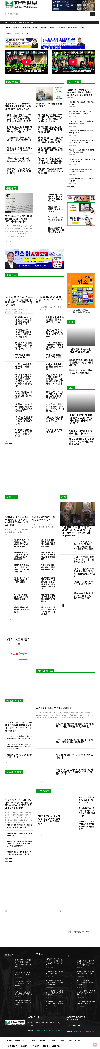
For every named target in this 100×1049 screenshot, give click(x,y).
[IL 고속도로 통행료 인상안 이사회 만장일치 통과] (8, 596)
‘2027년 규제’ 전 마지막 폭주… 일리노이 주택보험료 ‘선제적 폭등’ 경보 (81, 419)
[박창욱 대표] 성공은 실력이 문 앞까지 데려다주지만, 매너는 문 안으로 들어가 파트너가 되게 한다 (19, 747)
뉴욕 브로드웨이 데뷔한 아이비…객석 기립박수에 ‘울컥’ (84, 559)
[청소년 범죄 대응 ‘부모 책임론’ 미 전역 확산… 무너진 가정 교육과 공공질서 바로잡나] (40, 377)
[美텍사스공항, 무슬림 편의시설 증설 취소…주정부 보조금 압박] (9, 332)
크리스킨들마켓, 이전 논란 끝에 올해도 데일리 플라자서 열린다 (48, 543)
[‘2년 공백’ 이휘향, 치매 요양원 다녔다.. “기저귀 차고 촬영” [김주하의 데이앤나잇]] (77, 514)
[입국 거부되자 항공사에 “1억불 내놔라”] (9, 366)
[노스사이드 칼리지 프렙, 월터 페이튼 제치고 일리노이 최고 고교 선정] (8, 553)
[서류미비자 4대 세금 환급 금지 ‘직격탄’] (50, 94)
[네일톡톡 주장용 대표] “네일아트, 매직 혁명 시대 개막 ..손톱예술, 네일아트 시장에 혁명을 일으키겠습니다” (18, 804)
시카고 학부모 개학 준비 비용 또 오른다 (21, 609)
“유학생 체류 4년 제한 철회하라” (54, 430)
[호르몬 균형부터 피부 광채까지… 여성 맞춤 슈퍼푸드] (41, 230)
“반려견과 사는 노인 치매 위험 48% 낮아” (81, 350)
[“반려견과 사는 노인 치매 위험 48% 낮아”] (81, 336)
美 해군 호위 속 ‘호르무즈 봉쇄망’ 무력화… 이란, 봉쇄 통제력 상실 (50, 139)
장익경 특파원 (14, 772)
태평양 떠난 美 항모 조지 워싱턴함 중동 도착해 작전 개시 (23, 432)
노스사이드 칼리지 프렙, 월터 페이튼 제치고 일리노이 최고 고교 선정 (21, 555)
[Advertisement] (50, 474)
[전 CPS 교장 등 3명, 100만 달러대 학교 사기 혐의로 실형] (35, 553)
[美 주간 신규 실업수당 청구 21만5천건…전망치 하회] (71, 1003)
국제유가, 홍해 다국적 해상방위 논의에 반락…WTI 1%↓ (86, 993)
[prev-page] (6, 179)
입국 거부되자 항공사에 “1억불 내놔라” (23, 366)
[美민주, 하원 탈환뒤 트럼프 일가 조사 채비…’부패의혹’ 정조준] (9, 344)
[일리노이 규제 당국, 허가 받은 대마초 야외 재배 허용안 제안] (35, 608)
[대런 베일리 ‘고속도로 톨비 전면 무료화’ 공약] (44, 508)
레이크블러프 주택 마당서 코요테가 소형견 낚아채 (21, 580)
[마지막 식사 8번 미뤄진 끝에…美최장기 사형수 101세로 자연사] (40, 406)
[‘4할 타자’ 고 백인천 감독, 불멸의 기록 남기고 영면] (72, 800)
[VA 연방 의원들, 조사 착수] (9, 357)
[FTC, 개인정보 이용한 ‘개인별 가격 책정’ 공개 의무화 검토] (9, 394)
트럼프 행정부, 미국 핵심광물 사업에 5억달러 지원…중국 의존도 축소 (54, 394)
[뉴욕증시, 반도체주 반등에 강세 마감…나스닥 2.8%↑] (71, 974)
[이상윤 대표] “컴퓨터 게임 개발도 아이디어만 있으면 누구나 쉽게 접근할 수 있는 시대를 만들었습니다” (19, 844)
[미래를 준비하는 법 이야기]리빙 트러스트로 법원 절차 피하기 (55, 197)
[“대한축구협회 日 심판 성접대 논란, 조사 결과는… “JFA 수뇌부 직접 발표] (50, 805)
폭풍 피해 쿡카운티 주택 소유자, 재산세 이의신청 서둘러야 (48, 598)
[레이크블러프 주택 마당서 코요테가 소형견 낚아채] (8, 579)
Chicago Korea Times (68, 536)
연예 (63, 496)
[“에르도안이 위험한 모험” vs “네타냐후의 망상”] (40, 419)
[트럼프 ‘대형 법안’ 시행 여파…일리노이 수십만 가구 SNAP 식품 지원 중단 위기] (45, 772)
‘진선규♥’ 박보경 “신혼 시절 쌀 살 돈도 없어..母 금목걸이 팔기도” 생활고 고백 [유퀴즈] (84, 547)
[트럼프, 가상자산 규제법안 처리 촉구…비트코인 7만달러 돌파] (9, 406)
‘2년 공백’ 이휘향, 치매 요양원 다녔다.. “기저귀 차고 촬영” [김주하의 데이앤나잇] (77, 530)
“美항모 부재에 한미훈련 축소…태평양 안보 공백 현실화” (51, 171)
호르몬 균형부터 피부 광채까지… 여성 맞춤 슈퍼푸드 (56, 230)
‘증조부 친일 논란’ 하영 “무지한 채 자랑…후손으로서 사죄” (84, 595)
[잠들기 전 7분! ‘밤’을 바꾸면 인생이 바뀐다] (45, 756)
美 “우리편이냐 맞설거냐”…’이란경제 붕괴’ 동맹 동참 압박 (50, 129)
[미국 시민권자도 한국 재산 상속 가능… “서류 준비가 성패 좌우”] (45, 741)
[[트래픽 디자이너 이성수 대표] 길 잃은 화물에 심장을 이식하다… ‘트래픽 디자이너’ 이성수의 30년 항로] (19, 712)
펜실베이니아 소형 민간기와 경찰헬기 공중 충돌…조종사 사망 (23, 320)
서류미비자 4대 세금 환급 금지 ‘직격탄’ (55, 366)
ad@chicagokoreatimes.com (84, 1031)
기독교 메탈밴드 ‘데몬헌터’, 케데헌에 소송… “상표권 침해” (55, 345)
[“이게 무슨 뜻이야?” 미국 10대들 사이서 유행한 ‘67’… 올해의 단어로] (19, 203)
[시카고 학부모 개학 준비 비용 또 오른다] (8, 608)
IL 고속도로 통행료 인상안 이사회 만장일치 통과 (21, 597)
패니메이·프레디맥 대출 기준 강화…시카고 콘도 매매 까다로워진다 (21, 543)
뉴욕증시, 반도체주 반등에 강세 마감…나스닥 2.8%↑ (82, 432)
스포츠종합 (44, 791)
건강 (71, 322)
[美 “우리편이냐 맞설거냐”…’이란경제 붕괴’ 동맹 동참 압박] (9, 419)
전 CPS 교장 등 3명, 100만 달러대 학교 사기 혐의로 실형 (48, 555)
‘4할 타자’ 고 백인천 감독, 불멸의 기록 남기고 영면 (87, 800)
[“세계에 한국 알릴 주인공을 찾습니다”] (41, 219)
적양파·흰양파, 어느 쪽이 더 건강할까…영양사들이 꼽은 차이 (81, 362)
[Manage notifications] (95, 1045)
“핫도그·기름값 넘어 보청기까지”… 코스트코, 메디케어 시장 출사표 (50, 160)
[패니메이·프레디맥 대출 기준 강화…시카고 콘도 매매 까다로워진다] (8, 541)
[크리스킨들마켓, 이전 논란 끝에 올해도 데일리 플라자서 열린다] (35, 541)
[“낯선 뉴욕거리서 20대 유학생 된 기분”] (66, 585)
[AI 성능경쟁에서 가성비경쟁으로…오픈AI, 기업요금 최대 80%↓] (71, 982)
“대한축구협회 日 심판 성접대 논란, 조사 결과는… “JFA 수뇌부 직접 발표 (49, 820)
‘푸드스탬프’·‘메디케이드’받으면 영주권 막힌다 (19, 160)
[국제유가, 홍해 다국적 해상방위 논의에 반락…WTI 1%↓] (71, 993)
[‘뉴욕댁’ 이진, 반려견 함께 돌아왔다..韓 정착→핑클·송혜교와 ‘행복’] (66, 572)
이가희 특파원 (14, 700)
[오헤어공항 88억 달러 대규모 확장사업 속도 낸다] (35, 566)
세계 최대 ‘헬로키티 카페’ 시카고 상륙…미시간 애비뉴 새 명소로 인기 (75, 725)
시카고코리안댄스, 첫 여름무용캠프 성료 (55, 708)
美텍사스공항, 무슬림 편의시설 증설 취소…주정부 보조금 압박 (23, 333)
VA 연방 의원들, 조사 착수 (23, 356)
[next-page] (10, 179)
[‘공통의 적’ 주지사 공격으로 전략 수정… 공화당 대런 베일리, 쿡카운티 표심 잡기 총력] (19, 94)
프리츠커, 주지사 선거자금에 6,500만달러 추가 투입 (19, 171)
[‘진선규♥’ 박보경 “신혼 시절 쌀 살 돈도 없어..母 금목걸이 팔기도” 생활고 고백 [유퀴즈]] (66, 545)
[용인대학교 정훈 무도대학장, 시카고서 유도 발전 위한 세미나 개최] (72, 812)
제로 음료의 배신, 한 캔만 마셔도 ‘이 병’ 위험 (55, 209)
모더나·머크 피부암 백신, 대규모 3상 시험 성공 (81, 371)
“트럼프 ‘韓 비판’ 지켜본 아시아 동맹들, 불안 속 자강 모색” (55, 333)
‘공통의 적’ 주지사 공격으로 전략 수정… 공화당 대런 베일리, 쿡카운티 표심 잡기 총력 (18, 106)
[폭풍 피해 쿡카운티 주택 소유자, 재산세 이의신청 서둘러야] (35, 596)
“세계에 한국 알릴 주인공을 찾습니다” (55, 219)
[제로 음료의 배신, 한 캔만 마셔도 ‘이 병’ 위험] (41, 209)
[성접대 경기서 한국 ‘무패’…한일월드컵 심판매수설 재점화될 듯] (72, 825)
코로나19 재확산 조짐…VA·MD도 (54, 356)
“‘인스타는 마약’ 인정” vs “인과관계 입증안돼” (19, 138)
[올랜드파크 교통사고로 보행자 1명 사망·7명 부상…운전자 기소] (8, 566)
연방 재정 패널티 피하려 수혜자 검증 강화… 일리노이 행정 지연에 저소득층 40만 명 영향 (19, 118)
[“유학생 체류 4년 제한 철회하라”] (40, 431)
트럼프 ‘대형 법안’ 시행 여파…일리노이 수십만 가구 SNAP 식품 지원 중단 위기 (74, 771)
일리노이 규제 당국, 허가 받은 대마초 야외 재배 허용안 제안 (48, 610)
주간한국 (11, 188)
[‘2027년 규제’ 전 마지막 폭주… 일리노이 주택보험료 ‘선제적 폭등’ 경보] (81, 402)
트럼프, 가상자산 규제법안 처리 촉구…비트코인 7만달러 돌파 (23, 407)
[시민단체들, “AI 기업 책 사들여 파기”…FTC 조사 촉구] (50, 287)
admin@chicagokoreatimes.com (48, 1030)
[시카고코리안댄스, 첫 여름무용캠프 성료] (65, 690)
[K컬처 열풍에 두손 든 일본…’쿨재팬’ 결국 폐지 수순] (40, 319)
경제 (71, 387)
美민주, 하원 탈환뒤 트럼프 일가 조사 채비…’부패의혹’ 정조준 (23, 345)
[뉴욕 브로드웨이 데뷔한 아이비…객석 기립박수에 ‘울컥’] (66, 560)
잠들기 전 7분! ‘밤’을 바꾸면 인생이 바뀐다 (75, 756)
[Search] (92, 14)
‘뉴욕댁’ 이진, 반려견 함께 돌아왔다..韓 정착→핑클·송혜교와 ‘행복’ (84, 572)
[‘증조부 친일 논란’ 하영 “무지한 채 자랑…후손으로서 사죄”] (66, 596)
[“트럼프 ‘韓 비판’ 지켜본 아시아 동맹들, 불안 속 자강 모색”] (40, 332)
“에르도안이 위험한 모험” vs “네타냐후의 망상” (54, 419)
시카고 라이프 (45, 670)
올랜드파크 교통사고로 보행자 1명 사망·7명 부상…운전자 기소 (21, 568)
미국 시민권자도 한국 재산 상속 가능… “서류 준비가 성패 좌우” (74, 740)
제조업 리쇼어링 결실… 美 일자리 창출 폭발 (19, 149)
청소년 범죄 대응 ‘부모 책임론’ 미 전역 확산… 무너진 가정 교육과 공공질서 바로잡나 (50, 118)
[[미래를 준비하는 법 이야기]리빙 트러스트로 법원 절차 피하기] (41, 196)
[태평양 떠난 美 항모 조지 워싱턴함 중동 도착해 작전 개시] (9, 431)
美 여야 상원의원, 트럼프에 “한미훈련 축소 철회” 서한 (50, 150)
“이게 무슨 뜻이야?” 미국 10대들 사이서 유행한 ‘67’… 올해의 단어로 (18, 219)
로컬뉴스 (11, 496)
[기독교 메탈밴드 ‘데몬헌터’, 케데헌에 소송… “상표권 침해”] (40, 344)
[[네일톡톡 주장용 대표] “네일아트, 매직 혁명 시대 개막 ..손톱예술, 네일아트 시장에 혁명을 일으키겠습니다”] (19, 787)
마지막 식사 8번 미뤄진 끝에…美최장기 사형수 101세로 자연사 (19, 129)
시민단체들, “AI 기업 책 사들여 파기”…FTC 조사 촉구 (49, 299)
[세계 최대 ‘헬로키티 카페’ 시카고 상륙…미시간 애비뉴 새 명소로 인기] (45, 725)
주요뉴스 (11, 274)
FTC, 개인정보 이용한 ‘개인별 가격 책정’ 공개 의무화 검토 (23, 394)
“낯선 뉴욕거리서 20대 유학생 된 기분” (83, 582)
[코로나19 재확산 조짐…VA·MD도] (40, 357)
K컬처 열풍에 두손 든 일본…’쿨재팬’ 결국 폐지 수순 (55, 319)
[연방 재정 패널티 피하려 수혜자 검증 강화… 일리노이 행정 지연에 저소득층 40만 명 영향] (9, 377)
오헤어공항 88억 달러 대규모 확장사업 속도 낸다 (48, 567)
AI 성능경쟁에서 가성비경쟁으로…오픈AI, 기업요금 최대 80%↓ (81, 441)
